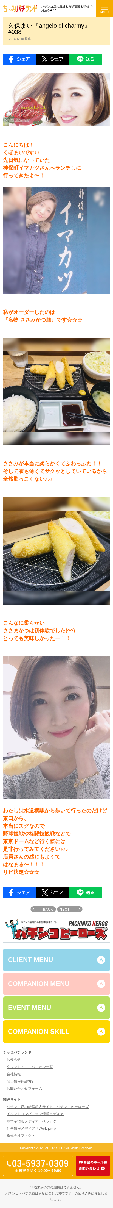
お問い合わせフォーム (24, 1089)
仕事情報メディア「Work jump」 (33, 1128)
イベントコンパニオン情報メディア (35, 1114)
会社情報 (14, 1074)
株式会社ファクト (21, 1136)
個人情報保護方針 (21, 1081)
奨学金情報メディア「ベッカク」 (33, 1121)
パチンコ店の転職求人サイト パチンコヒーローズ (48, 1107)
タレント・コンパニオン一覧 (30, 1067)
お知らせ (14, 1059)
